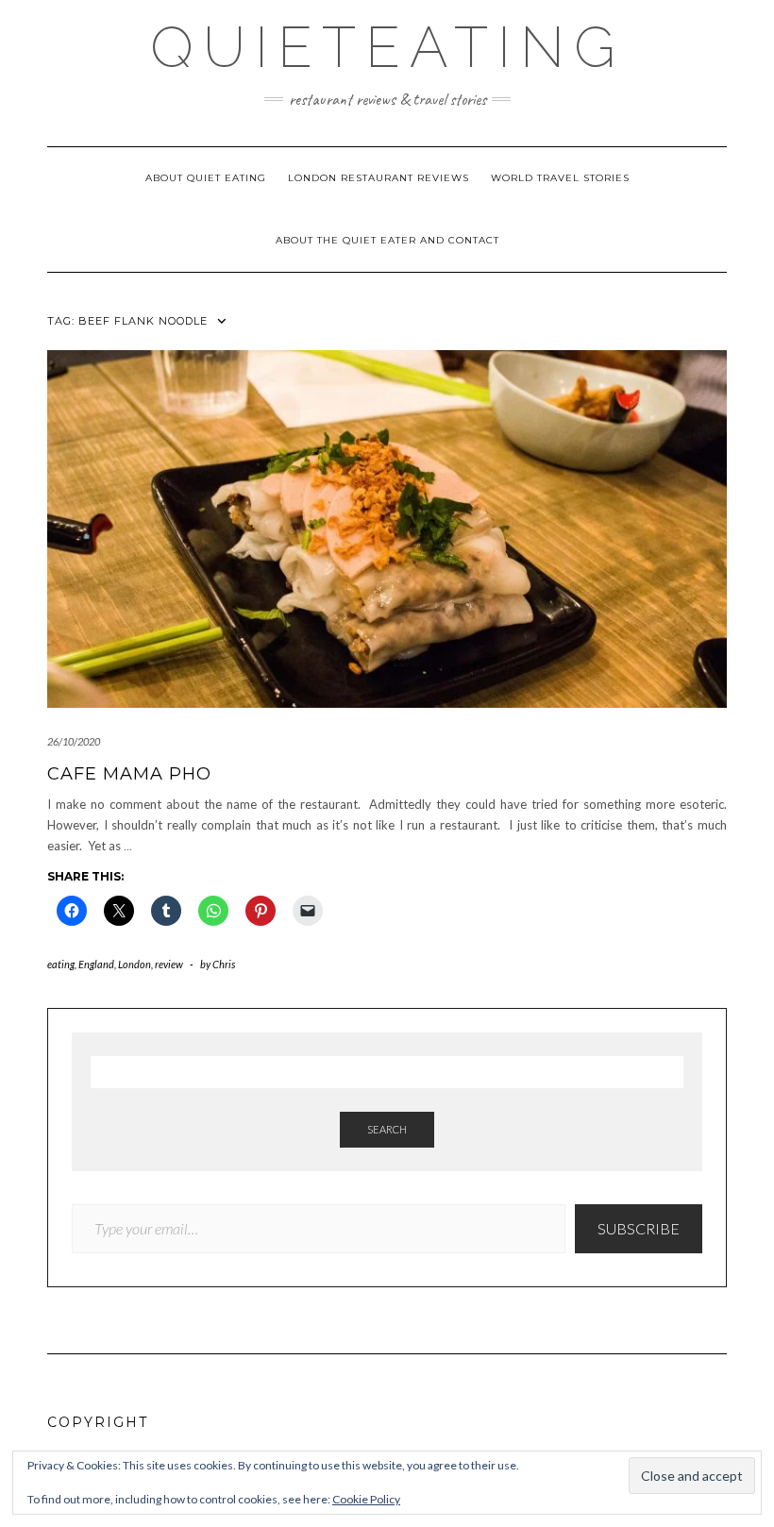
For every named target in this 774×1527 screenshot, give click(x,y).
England (96, 964)
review (169, 964)
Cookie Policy (366, 1499)
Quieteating (387, 47)
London (134, 964)
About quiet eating (205, 178)
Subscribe (638, 1228)
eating (61, 964)
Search (387, 1129)
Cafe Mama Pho (129, 774)
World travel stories (560, 178)
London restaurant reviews (378, 178)
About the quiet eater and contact (387, 240)
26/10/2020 (73, 741)
